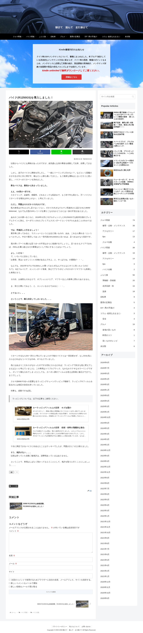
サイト (12, 572)
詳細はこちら (71, 77)
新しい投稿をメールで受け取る (24, 587)
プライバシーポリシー (59, 626)
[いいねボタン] (11, 472)
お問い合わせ (86, 626)
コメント (14, 531)
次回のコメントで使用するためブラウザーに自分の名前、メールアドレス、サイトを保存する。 (51, 580)
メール (13, 564)
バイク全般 (14, 486)
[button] (83, 152)
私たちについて (74, 626)
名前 (12, 556)
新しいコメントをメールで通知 (24, 583)
